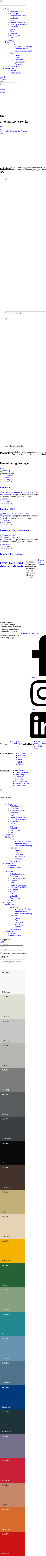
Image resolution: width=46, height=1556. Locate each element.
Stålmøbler (14, 33)
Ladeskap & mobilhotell (19, 24)
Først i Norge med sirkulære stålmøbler (13, 564)
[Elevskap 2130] (19, 492)
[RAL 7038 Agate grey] (12, 1055)
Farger (17, 55)
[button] (6, 475)
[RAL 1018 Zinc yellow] (12, 1251)
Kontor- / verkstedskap (18, 22)
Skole (12, 31)
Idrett (12, 20)
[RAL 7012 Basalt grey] (12, 1104)
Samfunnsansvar (21, 49)
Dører (17, 57)
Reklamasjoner (15, 66)
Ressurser (13, 53)
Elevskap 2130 (7, 509)
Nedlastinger (20, 62)
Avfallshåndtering (17, 11)
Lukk (2, 942)
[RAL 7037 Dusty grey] (12, 1080)
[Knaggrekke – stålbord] (8, 535)
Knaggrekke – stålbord (11, 554)
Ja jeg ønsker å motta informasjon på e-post (14, 953)
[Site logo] (13, 5)
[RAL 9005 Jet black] (12, 1153)
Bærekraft (14, 44)
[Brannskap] (5, 471)
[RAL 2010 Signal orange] (12, 1519)
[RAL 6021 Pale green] (12, 1299)
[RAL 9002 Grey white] (12, 1006)
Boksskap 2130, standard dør (15, 530)
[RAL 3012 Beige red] (12, 1495)
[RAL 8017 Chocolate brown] (12, 1177)
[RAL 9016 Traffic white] (12, 982)
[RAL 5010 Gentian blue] (12, 1397)
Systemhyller (15, 35)
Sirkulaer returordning (23, 51)
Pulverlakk (14, 27)
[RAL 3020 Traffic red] (12, 1544)
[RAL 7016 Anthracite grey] (12, 1129)
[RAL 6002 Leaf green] (12, 1275)
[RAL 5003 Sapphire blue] (12, 1422)
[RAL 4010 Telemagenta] (12, 1470)
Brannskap (5, 487)
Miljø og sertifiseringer (23, 46)
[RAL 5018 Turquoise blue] (12, 1324)
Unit (11, 38)
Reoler (12, 29)
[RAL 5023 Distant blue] (12, 1373)
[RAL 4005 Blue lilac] (12, 1446)
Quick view (4, 477)
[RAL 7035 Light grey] (12, 1031)
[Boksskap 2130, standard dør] (15, 514)
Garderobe (14, 18)
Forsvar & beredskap (18, 16)
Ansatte (13, 71)
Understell (19, 60)
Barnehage (14, 13)
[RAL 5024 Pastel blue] (12, 1348)
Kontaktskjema (15, 73)
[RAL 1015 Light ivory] (12, 1226)
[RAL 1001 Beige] (12, 1202)
